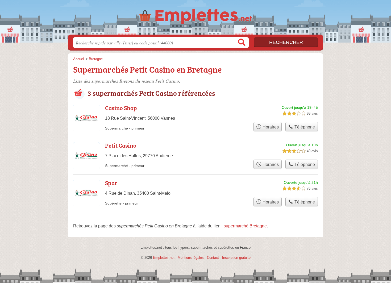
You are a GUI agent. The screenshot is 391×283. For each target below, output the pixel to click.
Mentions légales (191, 258)
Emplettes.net (163, 258)
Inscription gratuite (236, 258)
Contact (213, 258)
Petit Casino (120, 145)
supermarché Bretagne (245, 226)
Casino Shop (121, 108)
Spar (111, 183)
